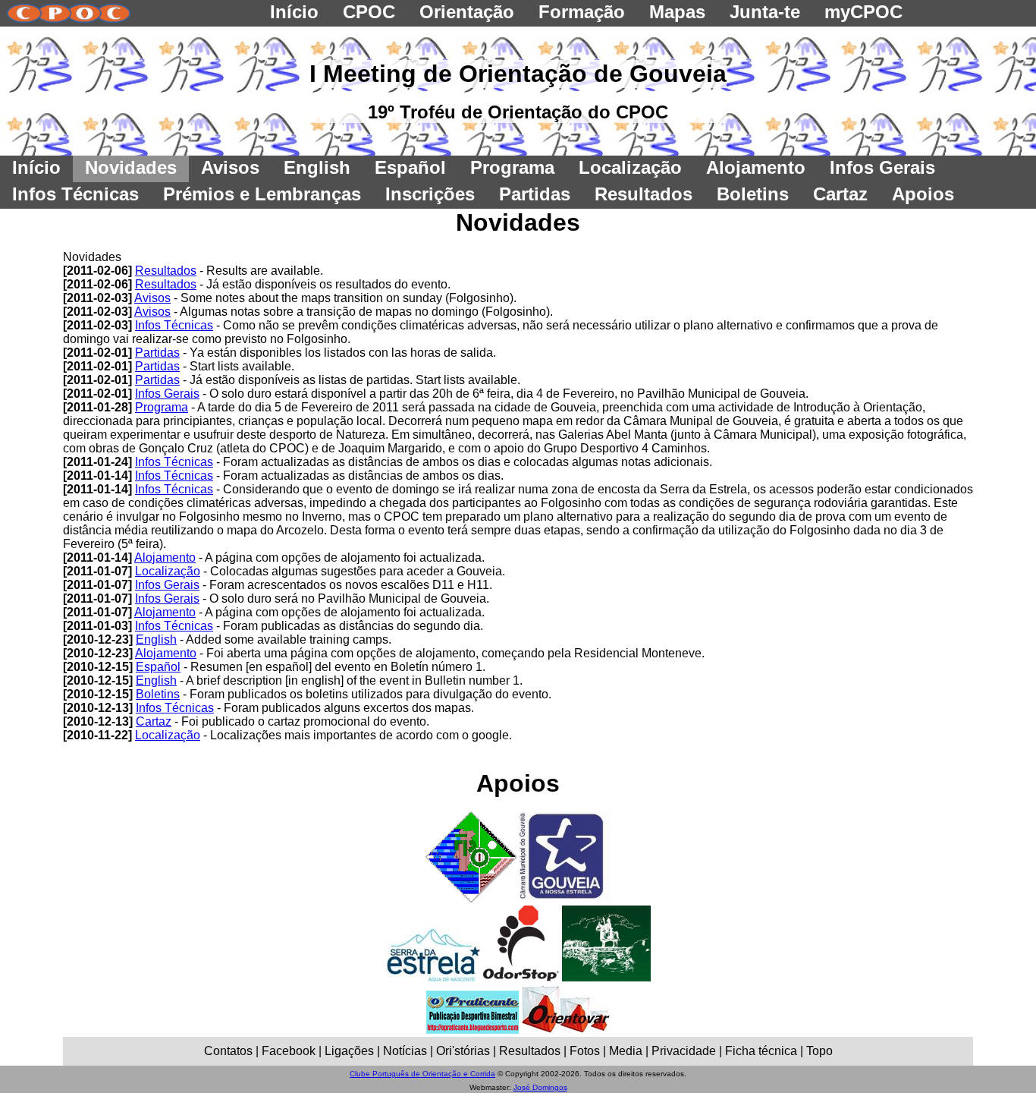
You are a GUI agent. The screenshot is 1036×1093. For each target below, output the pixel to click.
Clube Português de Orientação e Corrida (422, 1073)
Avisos (152, 297)
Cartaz (153, 721)
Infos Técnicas (174, 325)
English (156, 639)
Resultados (165, 270)
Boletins (158, 694)
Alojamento (165, 557)
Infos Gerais (167, 393)
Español (158, 666)
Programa (161, 407)
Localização (167, 571)
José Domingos (540, 1087)
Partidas (157, 352)
